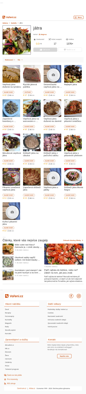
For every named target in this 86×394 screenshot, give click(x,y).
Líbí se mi (46, 50)
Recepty (8, 313)
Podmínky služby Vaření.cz (58, 309)
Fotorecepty (9, 316)
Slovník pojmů (10, 330)
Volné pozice (52, 327)
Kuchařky (14, 23)
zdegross (43, 34)
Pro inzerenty (12, 379)
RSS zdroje (11, 383)
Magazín (8, 323)
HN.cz (7, 348)
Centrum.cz (21, 388)
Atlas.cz (32, 388)
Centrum (8, 359)
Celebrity (8, 362)
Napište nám (64, 356)
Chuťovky (27, 92)
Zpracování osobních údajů (58, 323)
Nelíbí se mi (71, 50)
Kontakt (8, 333)
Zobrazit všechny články (72, 240)
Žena (7, 355)
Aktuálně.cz (9, 345)
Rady (7, 327)
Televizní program (12, 369)
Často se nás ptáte (14, 375)
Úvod (7, 309)
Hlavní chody (8, 92)
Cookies (50, 313)
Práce (7, 366)
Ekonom (8, 352)
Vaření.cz (5, 23)
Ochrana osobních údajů (57, 320)
